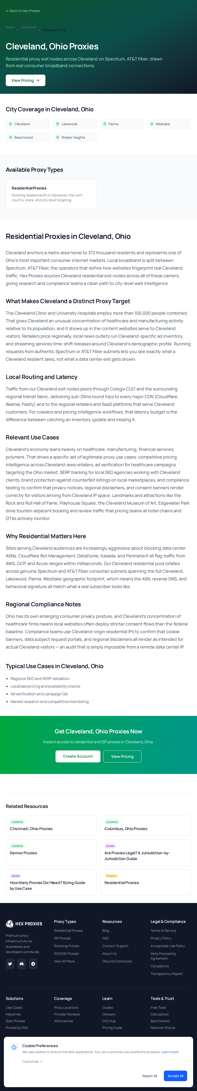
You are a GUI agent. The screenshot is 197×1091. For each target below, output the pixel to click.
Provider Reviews (67, 1014)
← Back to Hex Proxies (23, 10)
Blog (105, 930)
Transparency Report (167, 973)
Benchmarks (160, 1021)
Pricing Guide (112, 1027)
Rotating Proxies (66, 946)
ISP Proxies (62, 938)
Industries (13, 1014)
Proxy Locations (66, 1007)
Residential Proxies (68, 930)
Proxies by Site (17, 1027)
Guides (107, 1007)
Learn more (170, 1052)
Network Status (163, 1027)
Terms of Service (163, 930)
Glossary (109, 1014)
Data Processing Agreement (163, 956)
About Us (109, 953)
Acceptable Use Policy (168, 946)
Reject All (149, 1075)
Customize (30, 1061)
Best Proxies (15, 1021)
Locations (28, 27)
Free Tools (158, 1007)
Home (10, 27)
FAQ (105, 938)
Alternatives (63, 1021)
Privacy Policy (161, 938)
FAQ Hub (109, 1021)
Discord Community (117, 961)
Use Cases (14, 1007)
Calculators (159, 1014)
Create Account (78, 756)
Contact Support (115, 946)
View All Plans (64, 961)
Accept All (175, 1075)
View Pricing (23, 80)
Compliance (160, 966)
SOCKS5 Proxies (66, 953)
